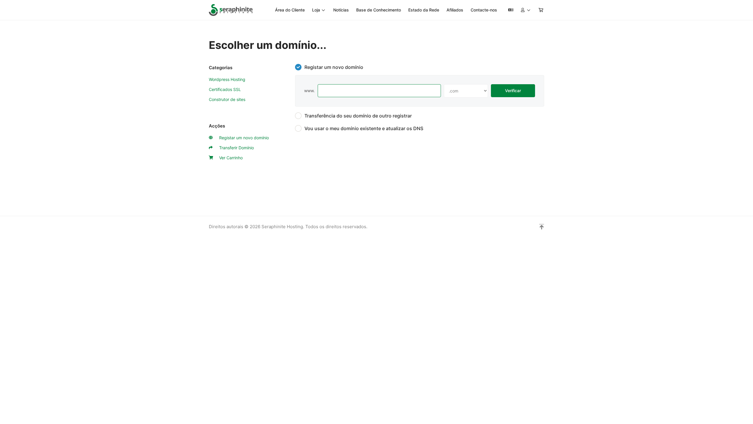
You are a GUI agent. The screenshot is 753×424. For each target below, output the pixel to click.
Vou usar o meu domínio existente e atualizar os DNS (363, 128)
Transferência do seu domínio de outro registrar (358, 116)
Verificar (513, 90)
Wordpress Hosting (227, 79)
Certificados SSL (225, 89)
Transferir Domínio (235, 147)
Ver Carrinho (230, 157)
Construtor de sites (227, 99)
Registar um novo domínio (243, 137)
